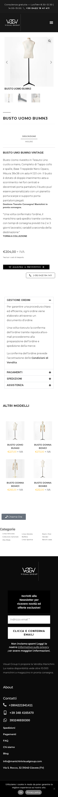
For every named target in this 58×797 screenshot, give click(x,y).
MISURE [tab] (29, 141)
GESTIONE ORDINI (18, 300)
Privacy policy (33, 792)
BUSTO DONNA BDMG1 (42, 446)
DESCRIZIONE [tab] (29, 136)
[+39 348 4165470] (5, 713)
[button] (51, 22)
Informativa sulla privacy (33, 647)
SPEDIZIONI (14, 378)
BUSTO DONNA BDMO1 (15, 484)
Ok (20, 792)
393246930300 (20, 720)
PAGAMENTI (14, 372)
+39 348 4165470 (22, 712)
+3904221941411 (21, 705)
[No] (54, 788)
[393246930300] (5, 720)
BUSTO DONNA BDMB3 (42, 484)
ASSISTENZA (15, 385)
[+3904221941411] (4, 704)
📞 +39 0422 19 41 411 (36, 8)
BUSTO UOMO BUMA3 (15, 446)
